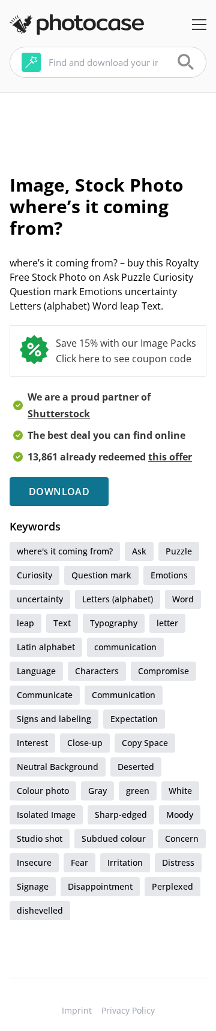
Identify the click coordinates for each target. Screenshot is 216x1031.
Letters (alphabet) (117, 599)
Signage (33, 886)
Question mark (101, 575)
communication (125, 647)
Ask (139, 551)
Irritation (125, 862)
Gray (97, 790)
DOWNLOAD (59, 491)
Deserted (136, 766)
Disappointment (100, 886)
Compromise (163, 671)
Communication (123, 695)
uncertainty (40, 599)
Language (36, 671)
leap (25, 623)
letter (167, 623)
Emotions (169, 575)
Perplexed (172, 886)
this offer (170, 456)
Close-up (85, 742)
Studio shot (39, 838)
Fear (79, 862)
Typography (113, 623)
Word (183, 599)
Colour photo (43, 790)
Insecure (34, 862)
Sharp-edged (121, 814)
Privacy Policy (128, 1010)
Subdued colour (114, 838)
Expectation (134, 718)
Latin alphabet (46, 647)
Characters (97, 671)
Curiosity (34, 575)
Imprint (77, 1010)
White (180, 790)
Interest (32, 742)
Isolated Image (46, 814)
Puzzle (179, 551)
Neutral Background (57, 766)
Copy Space (145, 742)
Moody (179, 814)
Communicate (45, 695)
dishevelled (40, 910)
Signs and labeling (54, 718)
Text (62, 623)
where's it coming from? (65, 551)
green (137, 790)
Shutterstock (59, 413)
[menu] (199, 24)
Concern (182, 838)
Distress (178, 862)
